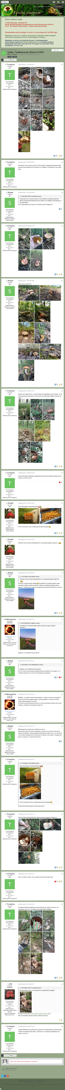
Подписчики (56, 50)
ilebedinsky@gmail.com (31, 42)
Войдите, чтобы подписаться (10, 49)
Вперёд (11, 59)
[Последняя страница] (15, 60)
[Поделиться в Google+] (8, 1076)
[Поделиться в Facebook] (5, 1076)
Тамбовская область (33, 54)
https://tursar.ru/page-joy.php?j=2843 (41, 1013)
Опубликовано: (26, 64)
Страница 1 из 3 (22, 59)
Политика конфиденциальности (27, 1081)
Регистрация (58, 6)
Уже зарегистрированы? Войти (42, 6)
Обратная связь (42, 1081)
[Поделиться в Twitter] (2, 1076)
